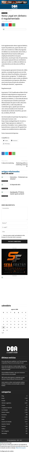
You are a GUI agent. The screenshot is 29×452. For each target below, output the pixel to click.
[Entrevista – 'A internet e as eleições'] (5, 179)
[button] (2, 7)
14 (22, 321)
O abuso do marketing (8, 163)
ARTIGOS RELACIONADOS (11, 172)
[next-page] (5, 200)
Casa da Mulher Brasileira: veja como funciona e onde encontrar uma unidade (13, 373)
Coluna (3, 405)
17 (7, 324)
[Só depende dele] (5, 186)
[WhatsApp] (13, 24)
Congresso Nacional (7, 407)
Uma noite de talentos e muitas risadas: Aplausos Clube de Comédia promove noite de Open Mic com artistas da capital (14, 368)
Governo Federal (6, 424)
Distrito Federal (5, 412)
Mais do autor (8, 173)
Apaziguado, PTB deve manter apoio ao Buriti (17, 193)
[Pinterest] (10, 24)
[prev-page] (2, 200)
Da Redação (5, 410)
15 (25, 321)
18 (10, 324)
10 (7, 321)
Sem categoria (9, 10)
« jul (3, 332)
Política (3, 428)
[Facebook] (3, 24)
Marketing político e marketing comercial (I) (21, 164)
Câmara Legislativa (6, 403)
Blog (3, 396)
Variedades (4, 433)
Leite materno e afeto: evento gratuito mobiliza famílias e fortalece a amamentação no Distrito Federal (13, 384)
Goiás (3, 419)
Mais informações (21, 448)
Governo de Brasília (6, 421)
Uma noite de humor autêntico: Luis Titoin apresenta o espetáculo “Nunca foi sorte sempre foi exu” (14, 362)
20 (18, 324)
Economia (4, 414)
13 (18, 321)
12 (14, 321)
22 (25, 324)
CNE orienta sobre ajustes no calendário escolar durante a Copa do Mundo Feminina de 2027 (13, 378)
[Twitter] (6, 24)
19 (14, 324)
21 (22, 324)
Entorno (4, 417)
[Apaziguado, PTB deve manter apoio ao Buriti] (5, 194)
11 (10, 321)
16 (3, 324)
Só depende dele (15, 184)
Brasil (3, 398)
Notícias (4, 426)
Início (3, 10)
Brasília (3, 400)
